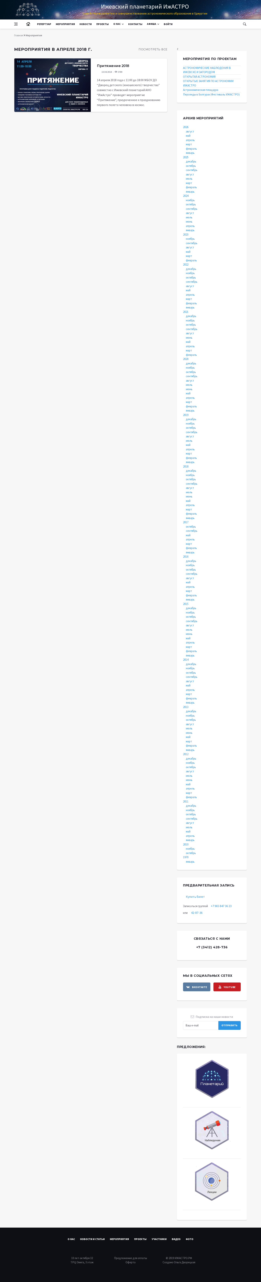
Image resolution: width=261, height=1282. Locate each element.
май (188, 135)
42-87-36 (197, 913)
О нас (117, 24)
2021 (185, 312)
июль (189, 178)
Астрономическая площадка (200, 90)
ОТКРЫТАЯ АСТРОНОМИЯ (199, 76)
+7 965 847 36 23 (221, 906)
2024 (185, 196)
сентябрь (191, 170)
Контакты (135, 24)
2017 (185, 522)
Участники (159, 1239)
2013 (185, 707)
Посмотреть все (153, 49)
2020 (185, 359)
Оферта (130, 1262)
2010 (185, 844)
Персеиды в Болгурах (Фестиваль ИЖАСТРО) (211, 94)
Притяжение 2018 (113, 66)
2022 (185, 264)
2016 (185, 556)
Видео (176, 1239)
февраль (191, 148)
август (190, 131)
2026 (185, 127)
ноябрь (190, 200)
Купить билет (195, 897)
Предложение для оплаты (130, 1258)
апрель (190, 140)
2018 (185, 466)
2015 (185, 604)
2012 (185, 754)
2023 (185, 234)
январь (190, 153)
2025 (185, 157)
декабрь (191, 161)
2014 (185, 659)
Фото (189, 1239)
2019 (185, 415)
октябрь (191, 166)
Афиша (151, 24)
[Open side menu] (16, 24)
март (189, 144)
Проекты (102, 24)
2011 (185, 801)
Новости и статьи (92, 1239)
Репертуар (44, 24)
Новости (85, 24)
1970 (185, 857)
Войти (168, 24)
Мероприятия (65, 24)
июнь (189, 221)
